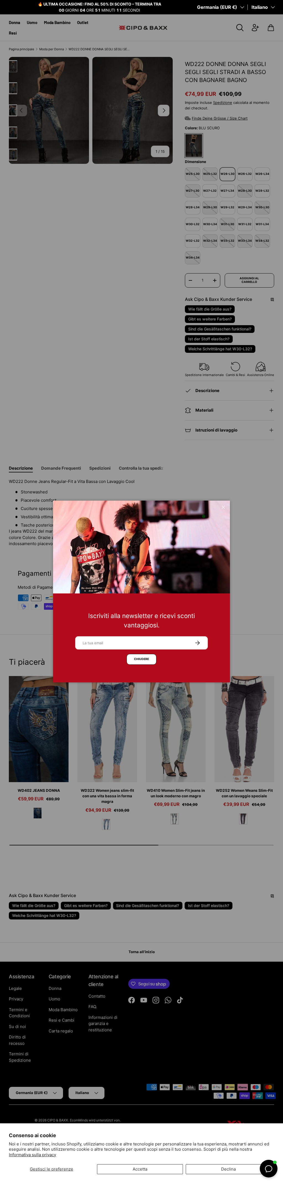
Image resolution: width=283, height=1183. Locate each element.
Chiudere (141, 659)
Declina (228, 1169)
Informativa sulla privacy (32, 1154)
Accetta (140, 1169)
